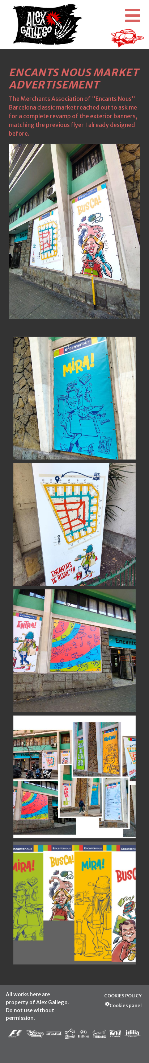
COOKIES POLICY (123, 995)
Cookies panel (126, 1005)
